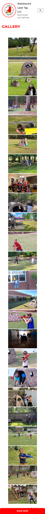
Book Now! (22, 511)
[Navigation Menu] (40, 10)
